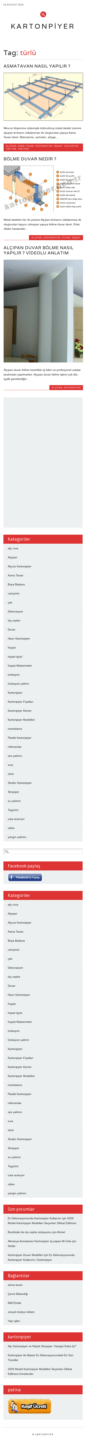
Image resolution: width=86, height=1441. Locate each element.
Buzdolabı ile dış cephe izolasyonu (29, 1232)
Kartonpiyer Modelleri (21, 719)
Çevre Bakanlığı (18, 1293)
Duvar (66, 237)
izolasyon (14, 674)
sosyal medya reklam (21, 1311)
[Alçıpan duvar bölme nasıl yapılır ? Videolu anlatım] (43, 361)
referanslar (15, 746)
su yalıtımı (14, 800)
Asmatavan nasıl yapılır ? (37, 66)
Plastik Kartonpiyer (19, 737)
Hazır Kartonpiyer (19, 638)
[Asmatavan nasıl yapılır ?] (43, 119)
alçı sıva (13, 548)
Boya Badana (16, 584)
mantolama (15, 728)
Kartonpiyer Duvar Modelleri (25, 1255)
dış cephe (14, 620)
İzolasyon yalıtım (18, 683)
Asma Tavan (26, 145)
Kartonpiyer (43, 26)
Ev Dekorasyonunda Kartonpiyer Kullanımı (34, 1218)
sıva (10, 764)
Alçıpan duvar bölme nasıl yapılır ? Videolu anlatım (39, 250)
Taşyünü (23, 148)
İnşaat (58, 145)
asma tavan (15, 1284)
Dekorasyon (43, 145)
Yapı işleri (14, 1321)
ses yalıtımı (15, 755)
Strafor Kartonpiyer (20, 782)
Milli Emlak (14, 1302)
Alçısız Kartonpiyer (19, 566)
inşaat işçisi (15, 656)
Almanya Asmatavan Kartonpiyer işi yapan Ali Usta (39, 1241)
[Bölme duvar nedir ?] (43, 211)
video (11, 828)
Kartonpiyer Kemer (20, 710)
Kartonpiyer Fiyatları (20, 701)
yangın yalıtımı (17, 837)
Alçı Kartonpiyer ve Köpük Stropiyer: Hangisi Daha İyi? (42, 1346)
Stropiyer (13, 791)
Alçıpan (11, 145)
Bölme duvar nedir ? (30, 159)
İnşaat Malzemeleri (20, 665)
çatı (10, 602)
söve (11, 773)
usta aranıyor (16, 819)
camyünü (13, 593)
